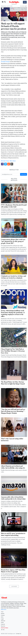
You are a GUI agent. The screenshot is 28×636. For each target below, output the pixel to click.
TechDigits (14, 1)
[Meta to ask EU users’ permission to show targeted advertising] (14, 521)
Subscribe (23, 174)
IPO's (2, 617)
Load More (14, 586)
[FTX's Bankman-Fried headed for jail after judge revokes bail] (14, 193)
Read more (3, 609)
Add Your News (4, 627)
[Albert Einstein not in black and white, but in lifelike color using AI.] (14, 454)
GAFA (2, 622)
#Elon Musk (13, 161)
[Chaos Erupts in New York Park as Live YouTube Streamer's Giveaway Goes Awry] (14, 337)
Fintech (3, 615)
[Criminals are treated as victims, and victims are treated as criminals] (14, 264)
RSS (3, 629)
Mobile (2, 613)
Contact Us (18, 633)
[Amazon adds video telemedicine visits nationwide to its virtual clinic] (14, 485)
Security (3, 626)
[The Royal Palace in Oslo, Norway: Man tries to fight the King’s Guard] (14, 370)
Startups (3, 620)
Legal (2, 619)
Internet (3, 624)
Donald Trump (5, 61)
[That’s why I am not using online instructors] (14, 427)
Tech (2, 611)
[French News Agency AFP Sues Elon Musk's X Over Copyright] (14, 558)
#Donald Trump (5, 161)
